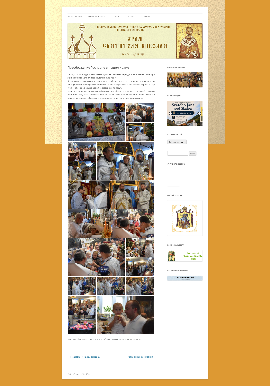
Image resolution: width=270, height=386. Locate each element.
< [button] (171, 79)
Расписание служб (97, 16)
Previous (170, 113)
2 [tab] (183, 87)
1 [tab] (180, 87)
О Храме (115, 16)
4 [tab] (190, 87)
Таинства (129, 16)
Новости (136, 339)
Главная (114, 339)
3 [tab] (186, 87)
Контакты (145, 16)
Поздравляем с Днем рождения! (84, 356)
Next (199, 113)
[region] (184, 79)
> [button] (199, 79)
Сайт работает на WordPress (79, 374)
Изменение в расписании (141, 356)
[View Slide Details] (184, 79)
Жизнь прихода (75, 16)
